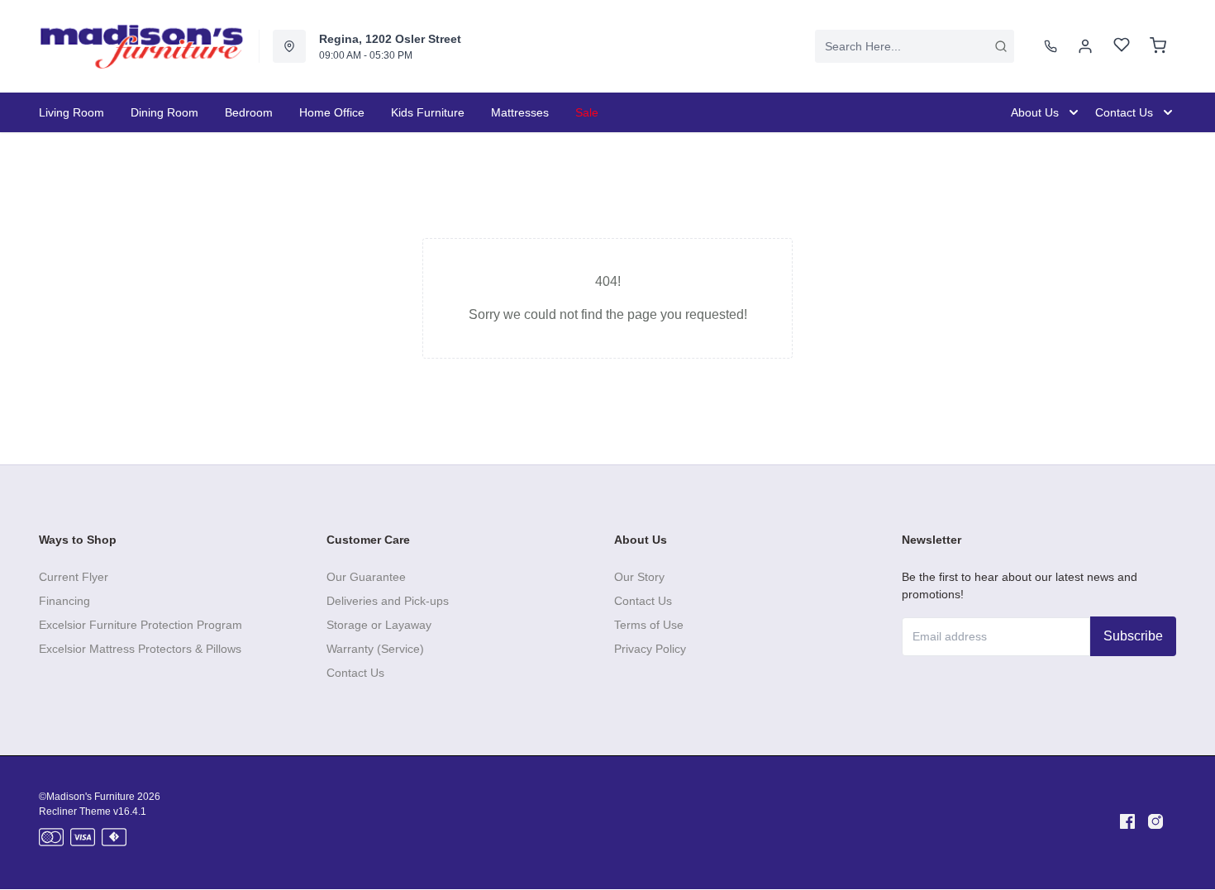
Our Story (639, 576)
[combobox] (914, 46)
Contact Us (355, 672)
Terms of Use (649, 624)
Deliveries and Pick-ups (387, 600)
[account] (1085, 46)
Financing (64, 600)
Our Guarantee (366, 576)
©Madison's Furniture (87, 796)
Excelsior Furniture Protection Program (140, 624)
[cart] (1158, 46)
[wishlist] (1121, 46)
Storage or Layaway (378, 624)
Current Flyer (73, 576)
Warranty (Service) (375, 648)
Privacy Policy (650, 648)
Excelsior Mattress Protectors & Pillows (140, 648)
